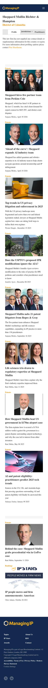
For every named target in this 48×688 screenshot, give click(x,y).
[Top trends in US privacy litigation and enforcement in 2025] (24, 188)
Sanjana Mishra (10, 117)
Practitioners (40, 32)
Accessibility (8, 660)
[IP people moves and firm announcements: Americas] (24, 578)
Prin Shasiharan (15, 47)
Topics (6, 634)
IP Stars (7, 638)
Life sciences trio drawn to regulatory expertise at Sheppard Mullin (23, 371)
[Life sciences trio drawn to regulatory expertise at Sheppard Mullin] (24, 353)
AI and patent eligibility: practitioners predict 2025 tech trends (22, 479)
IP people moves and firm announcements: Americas (19, 593)
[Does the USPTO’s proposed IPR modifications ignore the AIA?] (24, 245)
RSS (27, 638)
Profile (14, 32)
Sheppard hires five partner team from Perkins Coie (23, 96)
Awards (7, 643)
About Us (29, 634)
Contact (28, 643)
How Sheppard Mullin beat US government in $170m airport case (24, 420)
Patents (8, 68)
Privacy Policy (30, 660)
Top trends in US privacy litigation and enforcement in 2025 (24, 204)
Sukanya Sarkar (10, 501)
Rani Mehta (9, 387)
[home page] (11, 8)
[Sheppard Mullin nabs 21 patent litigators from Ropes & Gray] (24, 299)
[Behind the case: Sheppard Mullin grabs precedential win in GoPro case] (24, 534)
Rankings (8, 565)
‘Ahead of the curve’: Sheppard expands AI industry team (22, 150)
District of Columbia (14, 25)
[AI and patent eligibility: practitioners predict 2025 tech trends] (24, 461)
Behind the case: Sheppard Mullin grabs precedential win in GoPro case (24, 552)
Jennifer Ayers (10, 282)
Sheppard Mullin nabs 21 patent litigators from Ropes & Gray (23, 315)
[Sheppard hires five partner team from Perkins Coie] (24, 80)
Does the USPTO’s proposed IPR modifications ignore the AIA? (23, 262)
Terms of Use (18, 660)
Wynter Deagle (10, 228)
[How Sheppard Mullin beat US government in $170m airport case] (24, 404)
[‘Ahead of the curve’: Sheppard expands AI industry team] (24, 134)
